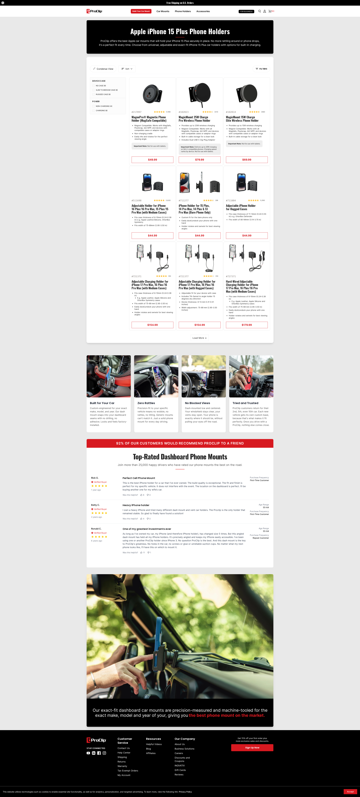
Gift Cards (180, 770)
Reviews (179, 774)
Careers (179, 753)
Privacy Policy (185, 792)
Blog (148, 748)
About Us (180, 744)
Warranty (122, 766)
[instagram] (104, 753)
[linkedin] (93, 753)
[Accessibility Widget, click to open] (3, 3)
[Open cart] (269, 11)
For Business (246, 11)
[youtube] (88, 753)
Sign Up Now (252, 747)
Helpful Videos (154, 744)
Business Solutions (184, 748)
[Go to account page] (264, 11)
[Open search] (259, 11)
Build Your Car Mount (141, 11)
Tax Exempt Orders (128, 770)
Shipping (122, 757)
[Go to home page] (101, 740)
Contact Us (124, 748)
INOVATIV (180, 765)
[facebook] (99, 753)
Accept (350, 791)
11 (144, 552)
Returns (122, 761)
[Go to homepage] (94, 11)
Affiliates (151, 753)
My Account (124, 775)
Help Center (124, 752)
